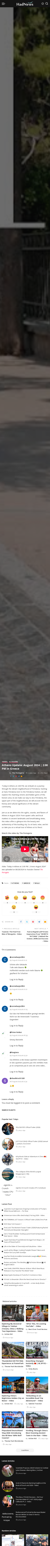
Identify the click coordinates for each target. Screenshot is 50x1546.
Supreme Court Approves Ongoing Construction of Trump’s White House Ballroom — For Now (25, 1210)
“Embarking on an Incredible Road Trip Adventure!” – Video (34, 1398)
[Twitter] (13, 776)
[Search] (46, 3)
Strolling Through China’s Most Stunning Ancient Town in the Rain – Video (37, 1433)
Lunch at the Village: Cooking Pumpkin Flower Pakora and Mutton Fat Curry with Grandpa (24, 1251)
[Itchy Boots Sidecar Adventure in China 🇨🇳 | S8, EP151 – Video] (8, 1159)
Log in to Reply (16, 979)
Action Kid (8, 1334)
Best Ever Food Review (38, 1329)
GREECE (27, 883)
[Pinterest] (16, 776)
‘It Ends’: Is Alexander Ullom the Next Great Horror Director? (25, 1279)
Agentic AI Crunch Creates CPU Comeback (31, 1188)
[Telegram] (18, 776)
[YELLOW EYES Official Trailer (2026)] (8, 1129)
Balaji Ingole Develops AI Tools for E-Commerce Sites (23, 1275)
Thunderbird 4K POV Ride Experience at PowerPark (12, 1362)
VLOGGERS (13, 762)
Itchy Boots (33, 1369)
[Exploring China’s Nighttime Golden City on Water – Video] (13, 1385)
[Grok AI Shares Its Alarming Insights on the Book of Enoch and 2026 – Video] (8, 1486)
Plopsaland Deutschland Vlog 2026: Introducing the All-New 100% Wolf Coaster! (12, 1434)
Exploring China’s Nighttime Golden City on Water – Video (13, 1398)
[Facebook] (10, 776)
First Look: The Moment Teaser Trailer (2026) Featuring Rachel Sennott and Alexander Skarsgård (26, 1229)
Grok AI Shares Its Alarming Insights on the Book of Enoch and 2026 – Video (31, 1484)
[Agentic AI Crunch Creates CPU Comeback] (8, 1189)
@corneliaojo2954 (17, 957)
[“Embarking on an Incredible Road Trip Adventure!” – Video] (37, 1385)
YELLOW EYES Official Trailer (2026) (28, 1127)
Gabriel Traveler (35, 1404)
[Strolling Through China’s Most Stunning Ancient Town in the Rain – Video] (37, 1419)
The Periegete (18, 773)
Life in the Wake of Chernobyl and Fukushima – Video (23, 1246)
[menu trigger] (4, 3)
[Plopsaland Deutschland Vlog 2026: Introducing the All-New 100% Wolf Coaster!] (13, 1419)
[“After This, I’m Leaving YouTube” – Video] (37, 1313)
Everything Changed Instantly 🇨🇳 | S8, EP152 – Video (36, 1363)
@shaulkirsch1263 (17, 1078)
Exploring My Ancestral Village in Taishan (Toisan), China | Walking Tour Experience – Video (12, 1327)
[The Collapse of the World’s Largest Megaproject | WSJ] (8, 1174)
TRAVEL (5, 762)
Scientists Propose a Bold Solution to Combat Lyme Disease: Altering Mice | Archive (32, 1469)
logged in (18, 1103)
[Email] (21, 776)
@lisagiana (14, 1052)
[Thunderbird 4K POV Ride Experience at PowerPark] (13, 1350)
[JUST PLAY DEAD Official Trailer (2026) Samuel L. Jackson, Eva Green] (8, 1144)
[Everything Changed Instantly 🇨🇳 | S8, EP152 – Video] (37, 1350)
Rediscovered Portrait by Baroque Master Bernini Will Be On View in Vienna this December (31, 1514)
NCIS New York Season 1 (13, 1224)
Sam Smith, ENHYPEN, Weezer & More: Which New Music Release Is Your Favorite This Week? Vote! (24, 1269)
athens (15, 883)
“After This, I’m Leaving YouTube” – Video (36, 1325)
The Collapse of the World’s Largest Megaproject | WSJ (28, 1173)
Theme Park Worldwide (13, 1366)
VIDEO (12, 1320)
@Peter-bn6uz (16, 1032)
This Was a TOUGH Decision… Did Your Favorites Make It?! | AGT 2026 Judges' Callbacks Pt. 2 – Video (29, 1499)
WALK (37, 883)
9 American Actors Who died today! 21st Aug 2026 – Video (24, 1215)
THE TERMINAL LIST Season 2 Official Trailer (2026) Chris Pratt (25, 1220)
